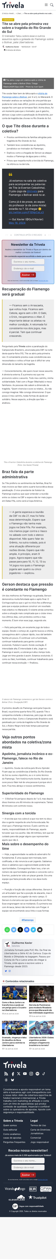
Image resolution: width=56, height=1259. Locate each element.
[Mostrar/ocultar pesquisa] (52, 5)
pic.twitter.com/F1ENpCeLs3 (26, 212)
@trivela (32, 191)
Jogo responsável (39, 1142)
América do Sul (15, 13)
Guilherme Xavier (22, 942)
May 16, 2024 (17, 222)
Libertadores (22, 13)
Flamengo (28, 920)
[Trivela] (13, 5)
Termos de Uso (43, 280)
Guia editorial (10, 1129)
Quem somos (10, 1125)
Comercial (35, 1137)
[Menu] (46, 5)
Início (6, 13)
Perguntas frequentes (14, 1142)
